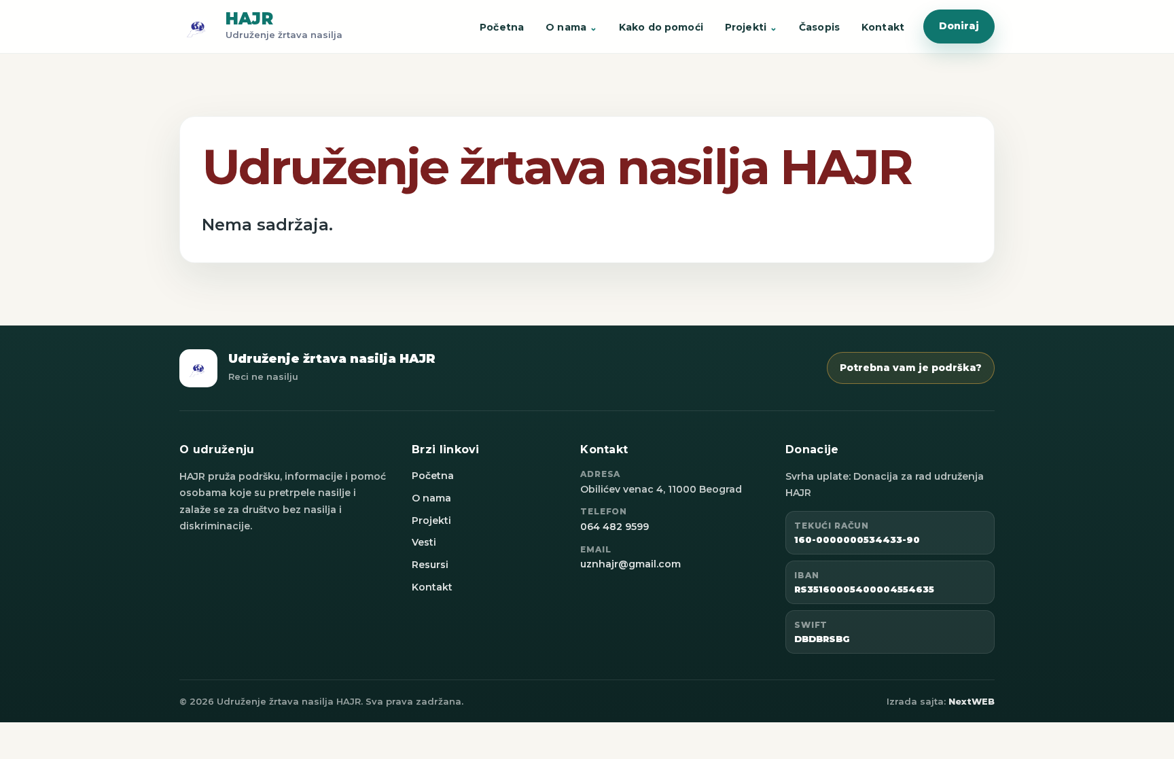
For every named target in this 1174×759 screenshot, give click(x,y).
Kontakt (882, 27)
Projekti (745, 27)
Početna (502, 27)
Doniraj (959, 26)
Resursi (430, 565)
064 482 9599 (614, 526)
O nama (566, 27)
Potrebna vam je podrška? (911, 367)
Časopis (819, 27)
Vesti (424, 542)
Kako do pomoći (661, 27)
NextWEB (971, 701)
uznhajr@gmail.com (630, 564)
